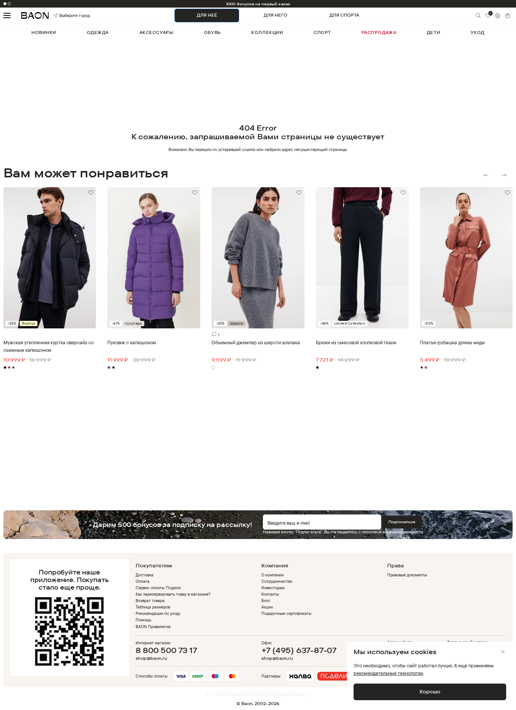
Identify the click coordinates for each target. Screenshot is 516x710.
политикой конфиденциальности (392, 531)
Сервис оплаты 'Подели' (159, 587)
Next (504, 175)
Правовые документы (407, 575)
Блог (265, 600)
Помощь (143, 619)
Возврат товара (150, 600)
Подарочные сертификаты (286, 613)
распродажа (379, 32)
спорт (322, 32)
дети (433, 32)
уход (478, 32)
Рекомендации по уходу (158, 613)
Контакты (270, 594)
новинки (43, 32)
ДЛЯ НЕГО (275, 15)
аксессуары (156, 32)
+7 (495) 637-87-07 (299, 650)
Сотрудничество (276, 581)
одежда (98, 32)
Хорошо (429, 691)
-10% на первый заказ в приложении (258, 4)
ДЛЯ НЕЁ (207, 15)
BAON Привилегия (153, 626)
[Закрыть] (503, 651)
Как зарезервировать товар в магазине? (173, 594)
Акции (267, 607)
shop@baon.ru (151, 658)
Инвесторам (272, 587)
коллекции (267, 32)
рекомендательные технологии (388, 673)
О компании (272, 575)
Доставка (144, 575)
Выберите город (66, 15)
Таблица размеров (153, 607)
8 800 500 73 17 (166, 650)
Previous (486, 175)
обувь (212, 32)
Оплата (143, 581)
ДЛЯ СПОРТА (344, 15)
